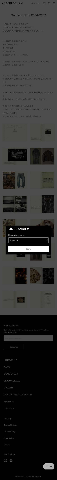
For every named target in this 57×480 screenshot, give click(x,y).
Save (28, 249)
